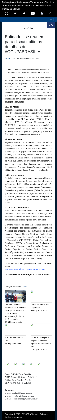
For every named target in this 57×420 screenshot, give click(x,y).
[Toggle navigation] (51, 19)
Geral (7, 58)
